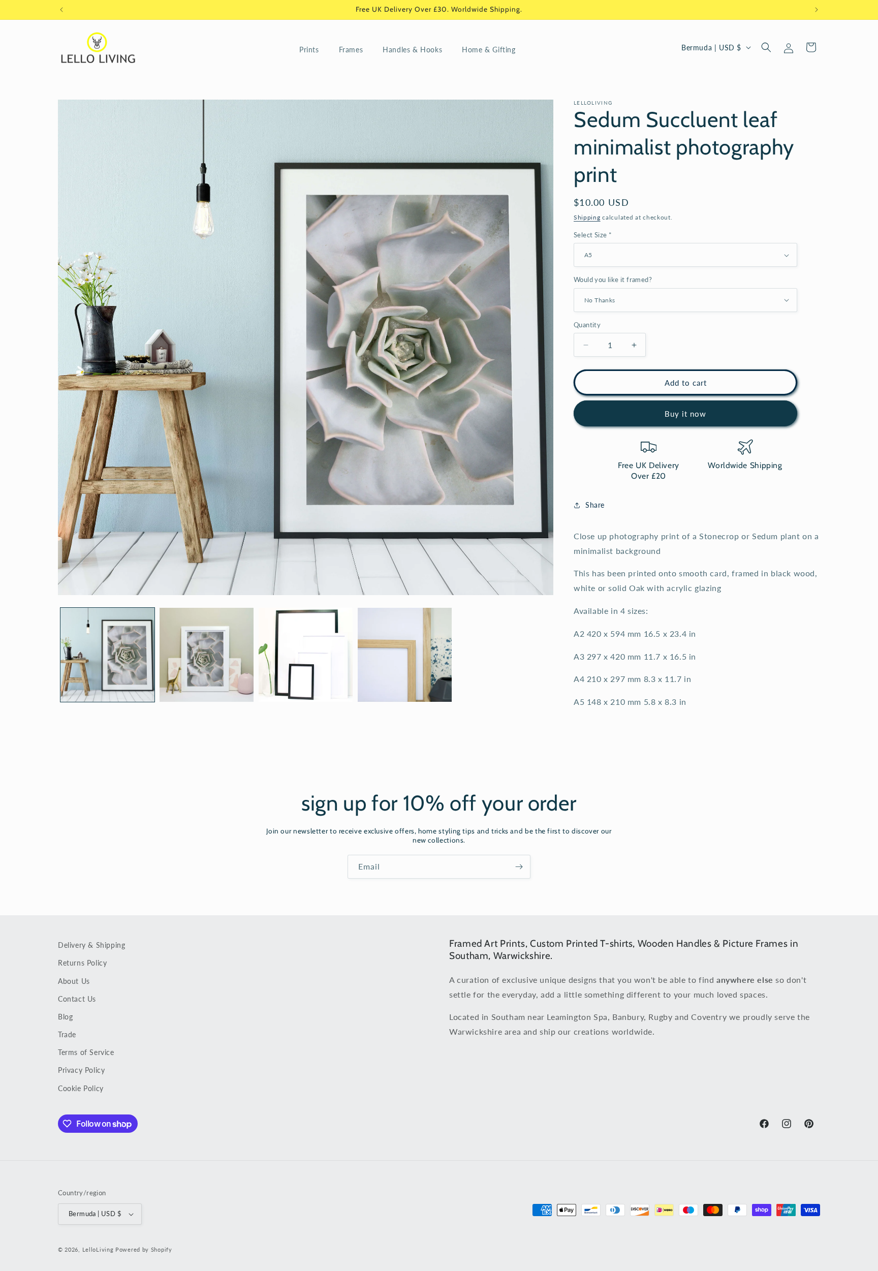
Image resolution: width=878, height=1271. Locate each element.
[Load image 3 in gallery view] (306, 655)
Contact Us (77, 999)
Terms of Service (86, 1052)
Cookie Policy (81, 1088)
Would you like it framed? (613, 279)
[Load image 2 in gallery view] (207, 655)
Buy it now (685, 413)
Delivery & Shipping (91, 945)
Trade (67, 1034)
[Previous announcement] (61, 9)
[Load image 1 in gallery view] (107, 655)
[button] (313, 49)
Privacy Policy (81, 1070)
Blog (65, 1016)
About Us (74, 981)
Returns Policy (82, 963)
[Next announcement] (816, 9)
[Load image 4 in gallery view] (405, 655)
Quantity (587, 325)
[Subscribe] (519, 867)
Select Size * (593, 235)
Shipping (587, 217)
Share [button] (595, 505)
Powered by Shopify (143, 1249)
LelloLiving (98, 1249)
